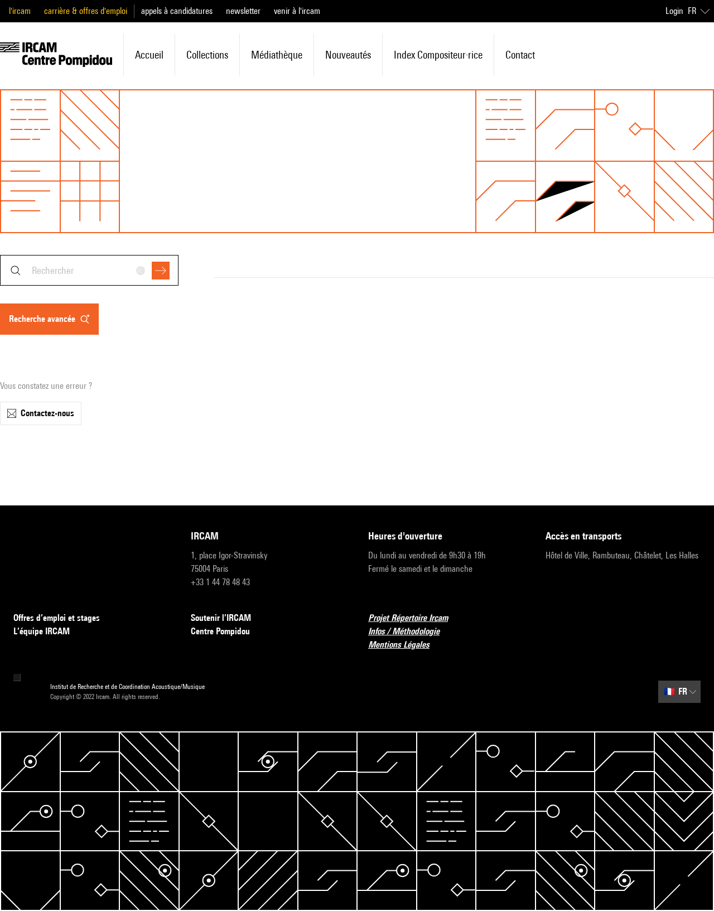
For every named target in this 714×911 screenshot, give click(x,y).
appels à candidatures (177, 11)
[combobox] (89, 270)
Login (674, 11)
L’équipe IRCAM (41, 631)
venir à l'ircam (297, 11)
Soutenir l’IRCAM (221, 618)
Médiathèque (276, 55)
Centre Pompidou (220, 631)
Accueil (149, 55)
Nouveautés (348, 55)
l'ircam (20, 11)
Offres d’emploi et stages (56, 618)
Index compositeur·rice (438, 55)
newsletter (243, 11)
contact (520, 55)
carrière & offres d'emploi (85, 11)
